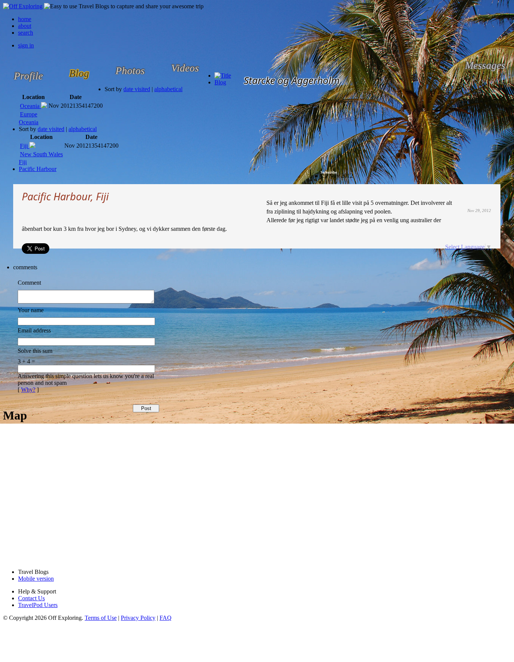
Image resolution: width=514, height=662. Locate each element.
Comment (29, 282)
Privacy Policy (138, 618)
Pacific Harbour (37, 169)
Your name (31, 310)
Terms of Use (101, 618)
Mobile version (36, 578)
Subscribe (329, 172)
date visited (136, 89)
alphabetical (168, 89)
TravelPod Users (38, 605)
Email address (34, 330)
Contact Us (31, 598)
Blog (220, 82)
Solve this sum (35, 351)
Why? (28, 389)
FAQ (166, 618)
